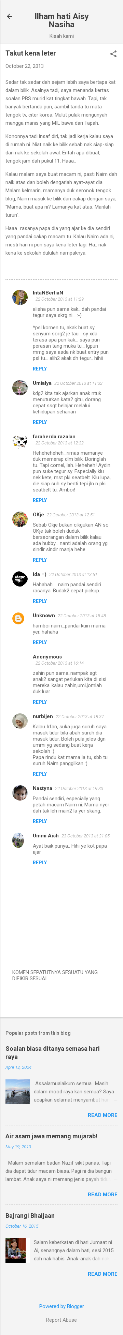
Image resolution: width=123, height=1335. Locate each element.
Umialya (42, 383)
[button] (113, 54)
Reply (40, 368)
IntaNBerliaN (48, 293)
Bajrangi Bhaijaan (30, 1215)
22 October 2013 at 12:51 (71, 514)
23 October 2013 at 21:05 (86, 835)
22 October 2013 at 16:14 (60, 663)
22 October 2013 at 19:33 (79, 788)
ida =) (39, 574)
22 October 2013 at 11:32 (78, 383)
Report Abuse (61, 1320)
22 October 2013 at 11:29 (60, 299)
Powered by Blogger (61, 1306)
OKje (38, 515)
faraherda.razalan (54, 437)
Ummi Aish (46, 836)
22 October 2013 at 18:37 (80, 716)
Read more (103, 1115)
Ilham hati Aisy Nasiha (62, 20)
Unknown (44, 615)
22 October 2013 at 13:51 (73, 574)
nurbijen (43, 716)
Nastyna (42, 788)
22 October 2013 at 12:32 (60, 442)
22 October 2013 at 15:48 (82, 615)
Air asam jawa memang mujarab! (51, 1136)
